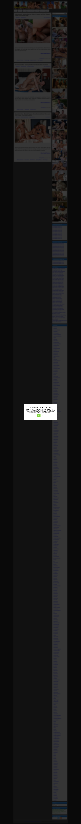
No (42, 415)
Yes (38, 415)
